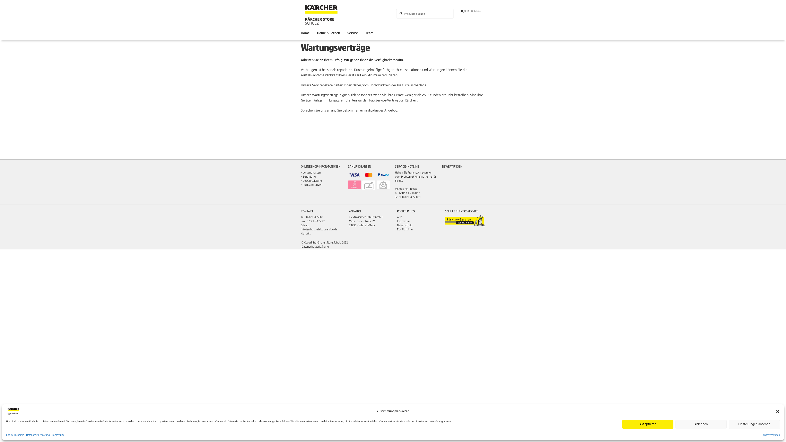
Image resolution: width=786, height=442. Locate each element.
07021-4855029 (411, 197)
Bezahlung (309, 176)
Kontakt (306, 233)
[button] (778, 411)
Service (352, 33)
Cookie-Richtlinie (15, 434)
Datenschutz (404, 225)
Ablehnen (701, 424)
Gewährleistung (312, 181)
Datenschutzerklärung (38, 434)
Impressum (58, 434)
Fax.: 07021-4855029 (313, 221)
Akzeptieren (648, 424)
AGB (399, 217)
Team (369, 33)
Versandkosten (312, 172)
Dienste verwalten (770, 434)
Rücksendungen (312, 185)
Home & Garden (328, 33)
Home (305, 33)
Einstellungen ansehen (754, 424)
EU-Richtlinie (405, 229)
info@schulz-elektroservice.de (319, 229)
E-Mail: (305, 225)
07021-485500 (314, 217)
